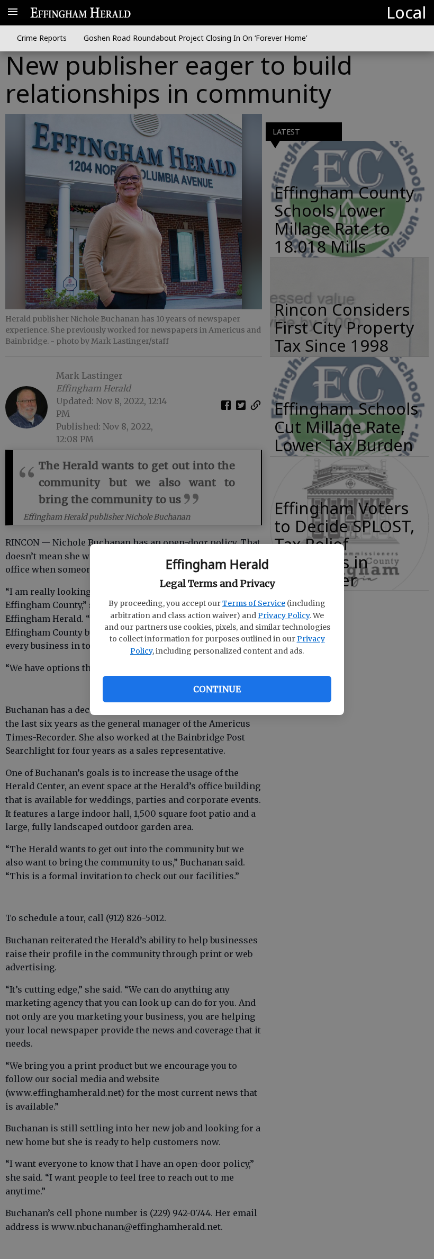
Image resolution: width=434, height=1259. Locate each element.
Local (406, 12)
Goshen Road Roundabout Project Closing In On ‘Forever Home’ (195, 38)
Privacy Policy (284, 615)
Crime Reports (42, 38)
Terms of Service (253, 603)
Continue (217, 689)
